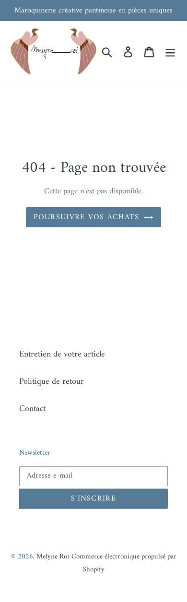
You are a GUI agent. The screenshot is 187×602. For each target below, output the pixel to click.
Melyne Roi (52, 556)
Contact (32, 408)
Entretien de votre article (62, 354)
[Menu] (170, 51)
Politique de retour (51, 381)
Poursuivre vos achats (87, 217)
